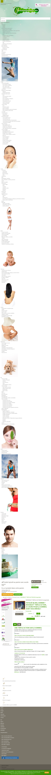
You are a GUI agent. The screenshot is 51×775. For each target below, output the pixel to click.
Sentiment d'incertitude (7, 401)
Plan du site (4, 767)
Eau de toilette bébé (6, 241)
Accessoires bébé (5, 242)
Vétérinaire (3, 341)
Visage (2, 82)
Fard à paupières (6, 136)
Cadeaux (2, 548)
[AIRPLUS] (3, 635)
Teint (4, 383)
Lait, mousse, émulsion (7, 85)
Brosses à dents (6, 47)
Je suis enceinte (5, 232)
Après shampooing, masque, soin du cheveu (10, 272)
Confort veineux (6, 415)
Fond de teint (5, 139)
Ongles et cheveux (6, 31)
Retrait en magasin (6, 700)
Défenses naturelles (7, 421)
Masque (4, 91)
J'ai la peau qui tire (6, 118)
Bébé (2, 231)
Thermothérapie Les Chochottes (8, 424)
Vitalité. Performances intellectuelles (10, 413)
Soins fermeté (4, 481)
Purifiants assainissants (6, 54)
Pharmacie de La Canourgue (6, 3)
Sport (2, 449)
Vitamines (3, 24)
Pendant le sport (5, 451)
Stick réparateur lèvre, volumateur (9, 128)
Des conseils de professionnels (9, 681)
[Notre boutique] (25, 1)
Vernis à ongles (6, 138)
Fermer (46, 772)
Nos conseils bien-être (6, 739)
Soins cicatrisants (6, 102)
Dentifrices (5, 48)
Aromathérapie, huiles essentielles (8, 397)
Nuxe (4, 185)
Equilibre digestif (6, 411)
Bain (2, 177)
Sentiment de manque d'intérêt (9, 402)
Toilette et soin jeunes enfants (8, 244)
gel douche (5, 172)
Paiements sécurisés (7, 690)
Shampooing (4, 271)
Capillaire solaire (5, 314)
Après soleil (4, 312)
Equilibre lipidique (6, 414)
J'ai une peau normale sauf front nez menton (11, 121)
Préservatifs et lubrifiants (8, 200)
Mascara (4, 135)
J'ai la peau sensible (7, 122)
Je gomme (4, 176)
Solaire (2, 307)
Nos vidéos (4, 755)
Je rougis (3, 111)
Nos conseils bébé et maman (8, 737)
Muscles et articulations (6, 453)
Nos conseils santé (6, 742)
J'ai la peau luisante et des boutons (10, 120)
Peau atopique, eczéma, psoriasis (8, 179)
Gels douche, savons (7, 387)
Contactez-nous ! (5, 750)
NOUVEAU (3, 730)
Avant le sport (4, 450)
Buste (3, 201)
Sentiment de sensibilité (7, 405)
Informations (6, 644)
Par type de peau (5, 116)
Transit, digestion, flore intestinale (9, 33)
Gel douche (4, 514)
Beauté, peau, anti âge (7, 29)
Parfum (3, 518)
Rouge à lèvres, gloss (7, 133)
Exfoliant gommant (6, 92)
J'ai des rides (4, 104)
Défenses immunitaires (7, 43)
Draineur (3, 482)
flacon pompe (5, 173)
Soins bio (3, 278)
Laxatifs (3, 351)
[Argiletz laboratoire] (3, 622)
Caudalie (4, 186)
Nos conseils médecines (7, 736)
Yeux (3, 34)
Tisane (3, 422)
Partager (21, 614)
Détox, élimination (5, 487)
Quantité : (30, 613)
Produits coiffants (5, 277)
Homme (4, 190)
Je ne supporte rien (6, 117)
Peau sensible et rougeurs (8, 98)
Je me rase (4, 513)
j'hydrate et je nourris (6, 93)
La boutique (4, 746)
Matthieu (4, 189)
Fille (3, 196)
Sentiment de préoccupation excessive (10, 407)
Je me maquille (5, 129)
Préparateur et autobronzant (7, 308)
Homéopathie (4, 45)
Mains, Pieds (5, 390)
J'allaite (3, 238)
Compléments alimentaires (7, 28)
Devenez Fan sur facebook (11, 758)
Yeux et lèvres (4, 123)
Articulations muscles (7, 204)
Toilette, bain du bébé (6, 233)
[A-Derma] (3, 629)
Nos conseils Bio (5, 741)
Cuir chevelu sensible (6, 273)
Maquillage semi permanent (8, 132)
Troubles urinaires (6, 36)
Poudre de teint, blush (7, 140)
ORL (3, 42)
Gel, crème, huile (6, 86)
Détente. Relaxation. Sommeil (8, 412)
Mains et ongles (5, 182)
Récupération (4, 452)
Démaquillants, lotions (7, 384)
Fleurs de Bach (4, 399)
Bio (1, 377)
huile (3, 174)
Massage (3, 202)
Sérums (4, 381)
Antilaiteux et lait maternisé (7, 347)
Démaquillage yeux (6, 124)
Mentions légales (5, 765)
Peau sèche (5, 97)
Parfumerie (4, 183)
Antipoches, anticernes (7, 126)
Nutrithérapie (4, 409)
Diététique (4, 395)
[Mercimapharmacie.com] (25, 10)
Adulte (4, 25)
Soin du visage (4, 378)
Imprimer (17, 614)
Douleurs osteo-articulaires (8, 35)
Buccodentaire (4, 46)
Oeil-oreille (4, 344)
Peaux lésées (4, 49)
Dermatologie (4, 350)
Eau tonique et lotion (7, 84)
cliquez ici (32, 773)
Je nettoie (4, 89)
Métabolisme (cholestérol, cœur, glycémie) (11, 30)
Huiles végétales (5, 408)
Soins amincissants (5, 480)
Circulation (5, 37)
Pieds (3, 180)
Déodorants (5, 389)
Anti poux (3, 282)
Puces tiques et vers (6, 343)
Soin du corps (4, 385)
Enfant (4, 27)
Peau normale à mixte (7, 96)
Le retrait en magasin (6, 748)
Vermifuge (4, 346)
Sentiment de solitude (7, 403)
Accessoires (5, 143)
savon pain (5, 171)
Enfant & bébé (4, 310)
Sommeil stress (5, 55)
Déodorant (4, 191)
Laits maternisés (5, 239)
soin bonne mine (6, 103)
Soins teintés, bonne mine (8, 110)
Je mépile (4, 192)
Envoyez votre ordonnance (7, 752)
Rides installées (6, 108)
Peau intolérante (6, 99)
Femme (4, 195)
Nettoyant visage (5, 515)
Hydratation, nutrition (6, 178)
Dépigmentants (6, 115)
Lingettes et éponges (7, 87)
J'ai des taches (5, 113)
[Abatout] (3, 625)
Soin (3, 95)
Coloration (4, 275)
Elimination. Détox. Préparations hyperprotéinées (12, 418)
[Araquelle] (3, 639)
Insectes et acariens (6, 56)
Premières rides (6, 107)
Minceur (2, 478)
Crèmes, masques (6, 380)
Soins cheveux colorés (6, 276)
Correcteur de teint (6, 141)
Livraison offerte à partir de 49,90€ (10, 705)
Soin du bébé (4, 235)
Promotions (3, 579)
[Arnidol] (3, 632)
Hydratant (4, 523)
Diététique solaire (5, 316)
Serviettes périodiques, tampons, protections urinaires (14, 198)
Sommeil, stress (6, 39)
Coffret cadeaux (5, 554)
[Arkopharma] (3, 619)
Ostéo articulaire (6, 416)
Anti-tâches (5, 114)
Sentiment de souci (6, 400)
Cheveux (2, 269)
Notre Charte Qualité (7, 685)
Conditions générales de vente (8, 769)
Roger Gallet (5, 184)
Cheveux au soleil (5, 279)
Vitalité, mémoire (6, 40)
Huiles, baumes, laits (7, 388)
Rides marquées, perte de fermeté (10, 109)
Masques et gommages (6, 90)
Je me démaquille (5, 83)
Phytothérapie (4, 396)
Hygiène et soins (5, 345)
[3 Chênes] (3, 615)
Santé (2, 23)
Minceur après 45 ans (6, 484)
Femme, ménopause (7, 41)
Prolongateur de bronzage (7, 315)
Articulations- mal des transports (8, 349)
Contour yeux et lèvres (7, 127)
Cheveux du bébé (5, 234)
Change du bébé (5, 240)
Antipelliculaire (4, 732)
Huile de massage (6, 203)
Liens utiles (4, 753)
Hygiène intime (5, 194)
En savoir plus (28, 611)
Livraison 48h (5, 695)
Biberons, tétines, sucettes (7, 236)
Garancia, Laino (6, 188)
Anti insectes (4, 352)
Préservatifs (4, 521)
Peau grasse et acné (7, 101)
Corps (2, 169)
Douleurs (3, 53)
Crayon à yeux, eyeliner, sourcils (9, 134)
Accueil (5, 597)
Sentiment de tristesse (7, 406)
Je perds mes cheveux (6, 270)
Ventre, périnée (6, 205)
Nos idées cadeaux (6, 744)
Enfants (4, 420)
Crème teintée (5, 142)
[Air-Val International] (3, 612)
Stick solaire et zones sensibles (8, 313)
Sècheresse (5, 197)
